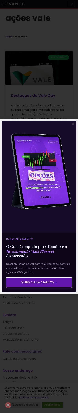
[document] (39, 206)
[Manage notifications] (8, 405)
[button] (73, 123)
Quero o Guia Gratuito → (39, 282)
